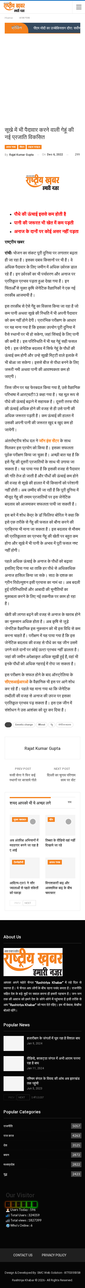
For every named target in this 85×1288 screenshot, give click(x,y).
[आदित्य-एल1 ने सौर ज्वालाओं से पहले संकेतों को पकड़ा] (25, 867)
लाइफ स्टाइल (34, 147)
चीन (51, 819)
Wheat (41, 724)
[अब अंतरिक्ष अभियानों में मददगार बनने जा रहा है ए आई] (25, 825)
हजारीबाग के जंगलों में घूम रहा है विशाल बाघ (53, 1038)
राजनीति (8, 1126)
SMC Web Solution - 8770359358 (58, 1272)
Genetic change (24, 724)
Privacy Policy (54, 1255)
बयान (6, 1155)
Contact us (22, 1255)
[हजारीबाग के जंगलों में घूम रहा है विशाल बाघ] (14, 1043)
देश (5, 1145)
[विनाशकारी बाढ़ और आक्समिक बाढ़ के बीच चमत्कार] (60, 867)
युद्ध (5, 1174)
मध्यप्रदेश (9, 1164)
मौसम (22, 147)
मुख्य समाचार (20, 819)
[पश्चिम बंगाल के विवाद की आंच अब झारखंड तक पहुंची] (14, 1083)
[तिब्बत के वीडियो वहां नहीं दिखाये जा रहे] (60, 825)
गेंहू (52, 724)
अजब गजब (11, 147)
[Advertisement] (42, 78)
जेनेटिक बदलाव (64, 724)
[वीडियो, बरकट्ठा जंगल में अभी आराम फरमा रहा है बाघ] (14, 1063)
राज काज (9, 1135)
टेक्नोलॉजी (18, 862)
